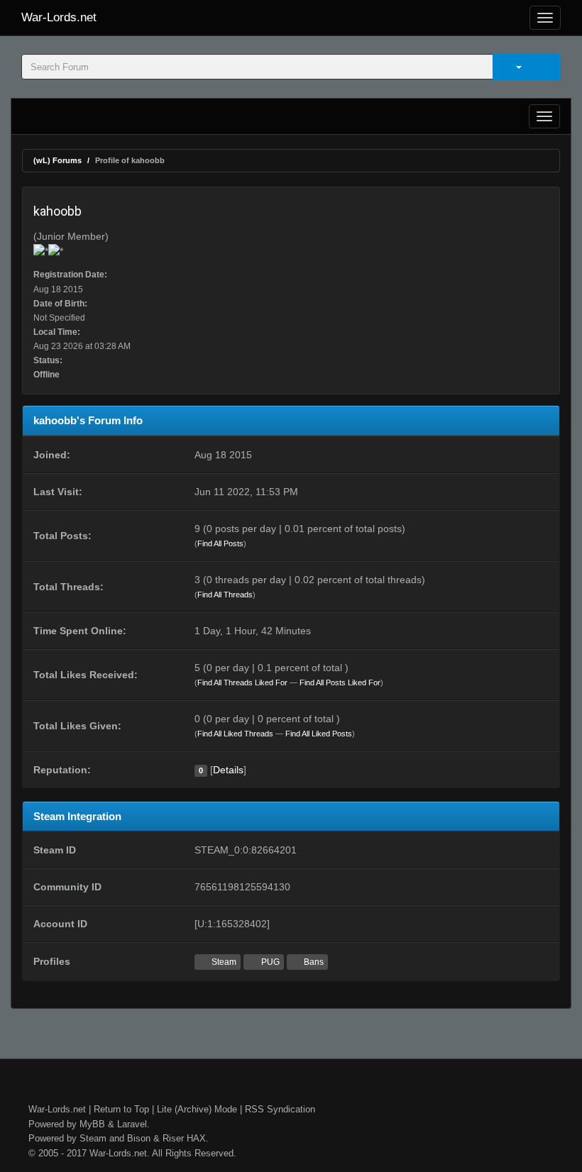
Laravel (132, 1124)
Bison (138, 1138)
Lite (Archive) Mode (197, 1109)
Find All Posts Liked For (340, 682)
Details (228, 769)
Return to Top (121, 1109)
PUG (269, 962)
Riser (173, 1138)
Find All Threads (225, 594)
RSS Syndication (280, 1109)
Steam (222, 962)
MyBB (92, 1124)
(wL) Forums (57, 160)
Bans (313, 962)
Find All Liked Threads (235, 733)
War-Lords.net (59, 17)
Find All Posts (220, 543)
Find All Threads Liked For (242, 682)
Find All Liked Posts (318, 733)
